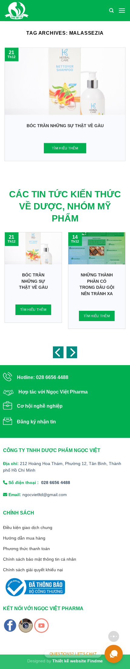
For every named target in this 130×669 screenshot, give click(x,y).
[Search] (111, 10)
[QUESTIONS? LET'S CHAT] (114, 654)
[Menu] (121, 10)
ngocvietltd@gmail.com (44, 494)
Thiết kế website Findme (77, 660)
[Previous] (58, 352)
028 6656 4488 (55, 482)
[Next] (72, 352)
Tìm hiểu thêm (65, 148)
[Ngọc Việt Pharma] (40, 10)
